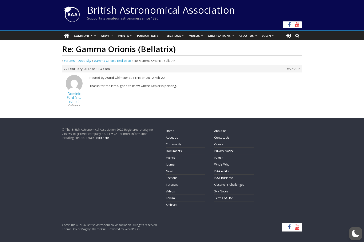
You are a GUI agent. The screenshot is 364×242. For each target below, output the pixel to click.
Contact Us (221, 137)
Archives (171, 205)
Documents (174, 151)
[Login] (288, 35)
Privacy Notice (224, 151)
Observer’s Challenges (229, 185)
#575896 (293, 69)
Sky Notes (221, 191)
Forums (69, 60)
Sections (173, 36)
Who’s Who (222, 164)
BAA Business (223, 178)
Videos (194, 36)
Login (266, 36)
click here (102, 138)
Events (123, 36)
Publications (147, 36)
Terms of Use (223, 198)
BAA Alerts (221, 171)
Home (170, 131)
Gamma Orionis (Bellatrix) (112, 60)
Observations (219, 36)
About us (172, 137)
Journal (170, 164)
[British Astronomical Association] (66, 35)
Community (83, 36)
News (105, 36)
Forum (170, 198)
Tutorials (172, 185)
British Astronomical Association (161, 9)
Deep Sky (84, 60)
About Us (246, 36)
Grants (218, 144)
